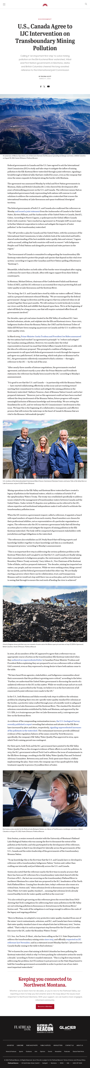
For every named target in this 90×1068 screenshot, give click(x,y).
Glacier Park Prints (78, 1051)
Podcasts (67, 1051)
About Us (80, 1045)
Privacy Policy (81, 1060)
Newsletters (58, 1045)
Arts (36, 1051)
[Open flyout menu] (4, 4)
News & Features (11, 1051)
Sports (21, 1051)
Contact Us (69, 1045)
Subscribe (20, 1045)
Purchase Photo (32, 1045)
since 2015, (49, 939)
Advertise (10, 1045)
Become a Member (45, 1007)
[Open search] (86, 4)
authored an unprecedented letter (27, 659)
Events (50, 1051)
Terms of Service (68, 1060)
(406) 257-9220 (77, 1063)
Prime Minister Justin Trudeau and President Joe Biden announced (51, 336)
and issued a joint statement (27, 211)
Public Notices (46, 1045)
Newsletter (58, 1051)
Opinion (42, 1051)
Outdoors (29, 1051)
